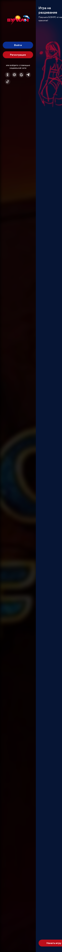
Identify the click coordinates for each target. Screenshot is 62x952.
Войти (18, 45)
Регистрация (18, 54)
